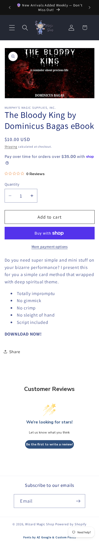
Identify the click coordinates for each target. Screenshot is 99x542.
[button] (11, 27)
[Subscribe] (78, 501)
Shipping (11, 147)
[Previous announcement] (10, 8)
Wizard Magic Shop (39, 524)
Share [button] (14, 351)
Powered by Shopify (71, 524)
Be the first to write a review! (49, 444)
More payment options (50, 246)
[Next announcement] (89, 8)
